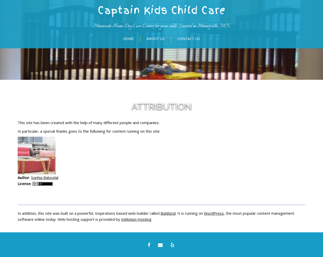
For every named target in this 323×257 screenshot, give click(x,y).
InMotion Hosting (136, 219)
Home (128, 38)
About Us (156, 38)
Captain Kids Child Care (161, 10)
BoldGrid (168, 213)
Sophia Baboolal (44, 177)
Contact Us (188, 38)
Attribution (161, 106)
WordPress (214, 213)
